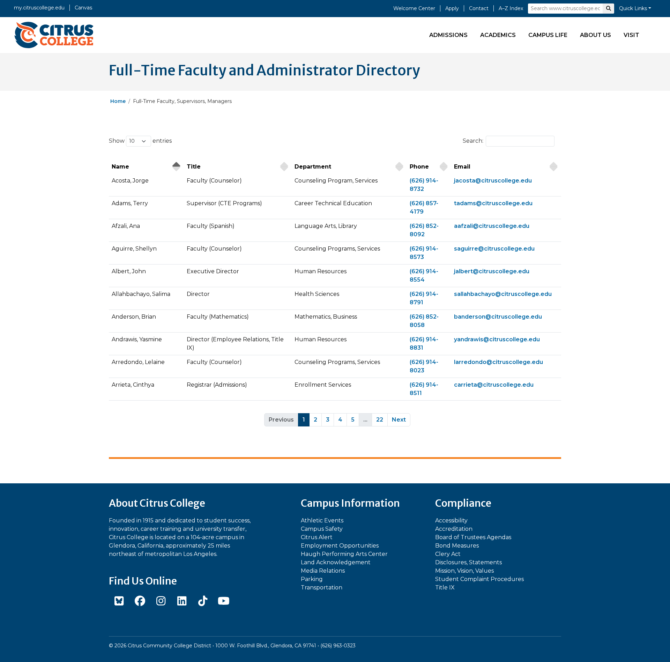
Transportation (321, 587)
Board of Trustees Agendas (473, 537)
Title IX (445, 587)
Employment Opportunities (340, 545)
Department (313, 166)
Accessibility (451, 520)
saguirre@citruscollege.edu (494, 248)
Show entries (140, 140)
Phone (419, 166)
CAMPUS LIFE (547, 35)
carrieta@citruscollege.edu (494, 384)
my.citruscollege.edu (39, 8)
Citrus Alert (317, 537)
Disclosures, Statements (468, 562)
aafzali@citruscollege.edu (491, 226)
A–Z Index (511, 8)
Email (462, 166)
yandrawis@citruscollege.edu (497, 339)
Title (194, 166)
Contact (479, 8)
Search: (473, 140)
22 (379, 419)
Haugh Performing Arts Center (344, 554)
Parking (312, 579)
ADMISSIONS (448, 35)
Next (399, 419)
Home (118, 101)
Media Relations (323, 570)
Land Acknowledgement (336, 562)
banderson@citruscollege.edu (498, 316)
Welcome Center (414, 8)
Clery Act (448, 554)
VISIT (631, 35)
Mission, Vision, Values (464, 570)
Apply (452, 8)
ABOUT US (595, 35)
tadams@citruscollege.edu (493, 203)
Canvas (83, 8)
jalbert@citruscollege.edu (491, 271)
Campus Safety (322, 529)
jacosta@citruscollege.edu (493, 180)
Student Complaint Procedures (479, 579)
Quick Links (633, 8)
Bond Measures (457, 545)
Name (120, 166)
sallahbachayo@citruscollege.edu (503, 294)
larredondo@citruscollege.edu (498, 362)
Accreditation (453, 529)
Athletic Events (322, 520)
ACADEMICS (498, 35)
